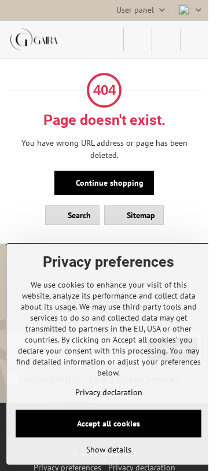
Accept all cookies (108, 423)
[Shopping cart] (166, 39)
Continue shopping (108, 183)
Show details (108, 449)
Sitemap (139, 215)
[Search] (138, 39)
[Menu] (194, 39)
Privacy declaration (108, 392)
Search (78, 215)
